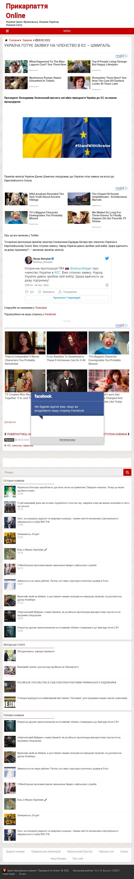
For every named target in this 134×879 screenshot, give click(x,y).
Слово (124, 851)
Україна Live (106, 851)
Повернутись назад (22, 434)
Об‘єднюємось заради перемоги (35, 651)
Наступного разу (67, 440)
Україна (27, 40)
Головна (14, 40)
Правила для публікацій (45, 851)
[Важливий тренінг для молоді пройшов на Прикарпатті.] (10, 675)
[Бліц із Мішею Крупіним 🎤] (10, 558)
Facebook (50, 314)
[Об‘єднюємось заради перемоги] (10, 660)
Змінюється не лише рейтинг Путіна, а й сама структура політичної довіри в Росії (62, 580)
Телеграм (41, 307)
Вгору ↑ (23, 874)
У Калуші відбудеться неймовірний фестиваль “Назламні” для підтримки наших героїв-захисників (72, 698)
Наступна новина (113, 434)
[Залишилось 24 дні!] (10, 543)
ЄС (9, 445)
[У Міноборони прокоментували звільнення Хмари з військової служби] (10, 574)
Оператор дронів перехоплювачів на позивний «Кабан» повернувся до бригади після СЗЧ (68, 627)
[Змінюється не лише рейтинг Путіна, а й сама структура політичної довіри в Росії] (10, 589)
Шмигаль (28, 445)
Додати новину (15, 851)
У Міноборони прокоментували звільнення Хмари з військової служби (56, 565)
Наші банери (58, 858)
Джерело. (10, 422)
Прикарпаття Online (49, 870)
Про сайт (78, 858)
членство (17, 445)
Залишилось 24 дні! (28, 534)
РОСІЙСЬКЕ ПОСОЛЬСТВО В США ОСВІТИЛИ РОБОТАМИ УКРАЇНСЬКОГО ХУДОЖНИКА (66, 682)
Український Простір (79, 851)
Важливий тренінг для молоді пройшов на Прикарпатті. (48, 666)
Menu (67, 31)
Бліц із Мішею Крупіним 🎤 (32, 549)
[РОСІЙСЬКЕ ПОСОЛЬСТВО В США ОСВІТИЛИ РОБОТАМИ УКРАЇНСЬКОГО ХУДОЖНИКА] (10, 691)
